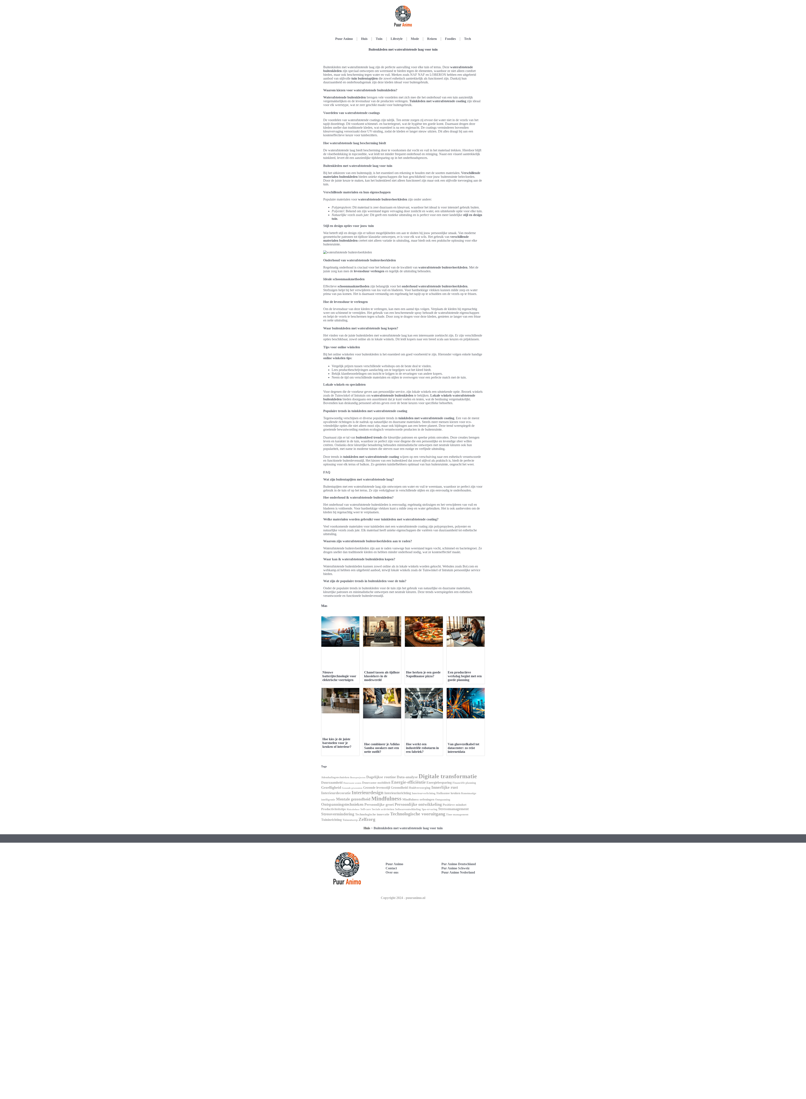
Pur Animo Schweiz (455, 868)
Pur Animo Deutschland (458, 864)
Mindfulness (386, 798)
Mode (415, 39)
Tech (467, 39)
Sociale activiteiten (383, 809)
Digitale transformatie (448, 776)
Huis (364, 39)
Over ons (392, 872)
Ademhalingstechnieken (335, 777)
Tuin (379, 39)
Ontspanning (442, 799)
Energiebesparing (439, 783)
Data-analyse (407, 777)
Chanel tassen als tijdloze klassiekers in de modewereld (382, 676)
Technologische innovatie (372, 814)
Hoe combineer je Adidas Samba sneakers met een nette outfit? (382, 747)
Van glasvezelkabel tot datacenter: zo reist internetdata (463, 747)
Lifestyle (397, 39)
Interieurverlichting (424, 793)
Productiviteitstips (333, 809)
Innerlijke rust (444, 787)
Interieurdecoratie (336, 793)
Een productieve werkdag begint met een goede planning (465, 676)
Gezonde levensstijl (376, 788)
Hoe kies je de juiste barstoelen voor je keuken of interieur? (336, 742)
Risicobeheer (353, 809)
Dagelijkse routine (381, 777)
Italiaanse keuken (448, 793)
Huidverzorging (419, 787)
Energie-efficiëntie (408, 782)
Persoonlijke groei (379, 804)
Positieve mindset (454, 804)
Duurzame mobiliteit (376, 782)
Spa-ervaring (429, 809)
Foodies (450, 39)
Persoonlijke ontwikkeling (418, 804)
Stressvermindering (337, 814)
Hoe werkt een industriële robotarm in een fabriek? (422, 747)
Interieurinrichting (397, 793)
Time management (457, 814)
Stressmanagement (453, 809)
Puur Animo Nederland (458, 872)
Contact (391, 868)
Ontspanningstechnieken (342, 804)
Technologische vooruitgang (417, 813)
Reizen (432, 39)
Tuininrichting (331, 820)
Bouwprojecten (357, 777)
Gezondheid (399, 788)
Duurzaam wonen (352, 783)
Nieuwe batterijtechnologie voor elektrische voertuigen (339, 676)
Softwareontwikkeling (408, 809)
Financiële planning (464, 782)
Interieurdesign (367, 792)
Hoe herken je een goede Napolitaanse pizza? (423, 674)
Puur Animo (344, 39)
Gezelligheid (331, 787)
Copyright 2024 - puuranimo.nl (403, 898)
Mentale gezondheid (353, 799)
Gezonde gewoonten (352, 788)
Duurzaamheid (332, 783)
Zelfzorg (367, 819)
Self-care (365, 809)
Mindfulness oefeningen (418, 799)
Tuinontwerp (350, 819)
